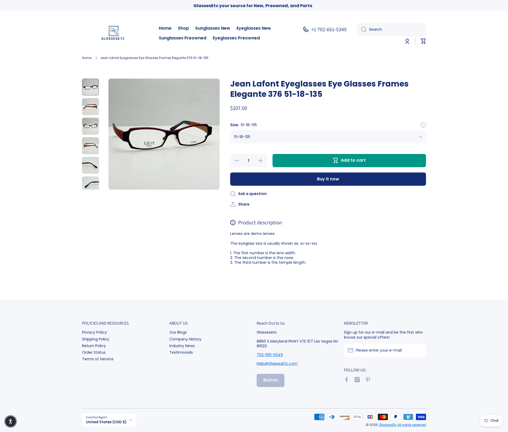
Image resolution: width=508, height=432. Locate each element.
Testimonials (181, 352)
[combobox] (391, 29)
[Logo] (115, 33)
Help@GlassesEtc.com (277, 363)
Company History (185, 339)
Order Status (94, 352)
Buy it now (328, 179)
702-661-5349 (270, 354)
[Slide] (423, 125)
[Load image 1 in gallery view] (90, 87)
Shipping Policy (95, 339)
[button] (423, 41)
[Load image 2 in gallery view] (90, 106)
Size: (243, 125)
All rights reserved (412, 424)
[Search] (361, 29)
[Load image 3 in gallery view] (90, 126)
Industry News (182, 345)
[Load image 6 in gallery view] (90, 184)
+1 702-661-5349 (329, 29)
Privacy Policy (94, 332)
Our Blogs (178, 332)
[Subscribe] (419, 350)
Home (87, 58)
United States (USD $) (106, 422)
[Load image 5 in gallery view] (90, 165)
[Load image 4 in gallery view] (90, 145)
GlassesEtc (388, 424)
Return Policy (94, 345)
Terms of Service (98, 358)
